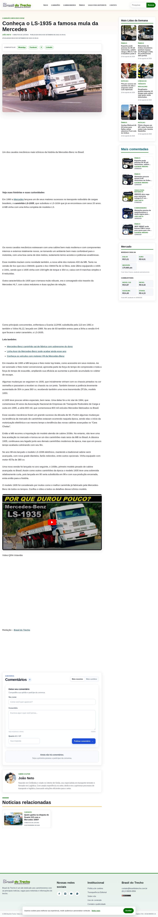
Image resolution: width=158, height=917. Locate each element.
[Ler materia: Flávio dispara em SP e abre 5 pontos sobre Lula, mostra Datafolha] (145, 112)
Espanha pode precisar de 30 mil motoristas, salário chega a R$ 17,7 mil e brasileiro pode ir (128, 50)
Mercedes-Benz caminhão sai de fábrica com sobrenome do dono (40, 346)
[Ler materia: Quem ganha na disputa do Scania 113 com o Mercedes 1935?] (13, 818)
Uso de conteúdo (95, 900)
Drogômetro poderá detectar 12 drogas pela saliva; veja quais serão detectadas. (145, 93)
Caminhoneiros (69, 5)
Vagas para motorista (97, 5)
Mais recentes (77, 679)
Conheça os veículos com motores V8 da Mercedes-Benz (35, 356)
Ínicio (45, 5)
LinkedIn (49, 47)
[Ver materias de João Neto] (10, 781)
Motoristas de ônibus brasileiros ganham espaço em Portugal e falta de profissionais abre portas (145, 50)
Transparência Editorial (97, 892)
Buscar (151, 5)
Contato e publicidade (97, 904)
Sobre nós (92, 896)
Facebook (33, 47)
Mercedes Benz (17, 18)
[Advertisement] (52, 131)
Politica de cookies (95, 888)
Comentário (13, 708)
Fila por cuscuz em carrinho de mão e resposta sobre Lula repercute (128, 86)
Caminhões (55, 5)
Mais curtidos (91, 679)
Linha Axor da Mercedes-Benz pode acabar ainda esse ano (36, 351)
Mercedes (19, 199)
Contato (113, 5)
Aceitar (128, 911)
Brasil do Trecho (22, 630)
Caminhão (6, 18)
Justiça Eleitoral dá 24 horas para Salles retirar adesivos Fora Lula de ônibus (128, 129)
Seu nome (12, 697)
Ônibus (82, 5)
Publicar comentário (83, 741)
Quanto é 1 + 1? (15, 736)
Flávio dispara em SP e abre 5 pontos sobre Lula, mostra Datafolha (145, 128)
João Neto (6, 35)
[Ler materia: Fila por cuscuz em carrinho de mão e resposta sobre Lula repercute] (128, 70)
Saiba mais (96, 911)
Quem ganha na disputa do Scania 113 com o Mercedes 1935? (36, 817)
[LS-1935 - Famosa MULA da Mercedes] (52, 522)
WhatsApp (22, 47)
